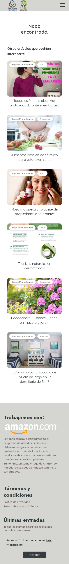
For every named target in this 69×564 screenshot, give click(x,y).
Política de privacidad (17, 502)
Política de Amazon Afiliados (21, 506)
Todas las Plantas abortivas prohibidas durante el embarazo (28, 528)
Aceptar (34, 555)
